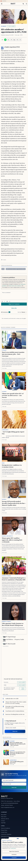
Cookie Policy (4, 832)
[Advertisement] (14, 661)
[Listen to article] (2, 40)
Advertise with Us (5, 818)
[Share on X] (8, 40)
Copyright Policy (4, 838)
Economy (3, 26)
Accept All (14, 857)
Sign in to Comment (14, 304)
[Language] (23, 3)
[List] (9, 301)
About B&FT (3, 814)
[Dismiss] (25, 719)
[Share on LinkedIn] (14, 40)
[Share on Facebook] (11, 40)
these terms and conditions (15, 285)
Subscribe (14, 308)
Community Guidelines (6, 834)
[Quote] (7, 301)
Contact (3, 820)
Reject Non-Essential (14, 851)
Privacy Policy (4, 830)
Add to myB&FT (12, 26)
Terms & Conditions (5, 828)
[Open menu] (2, 3)
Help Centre (3, 816)
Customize (14, 854)
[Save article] (20, 40)
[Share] (17, 40)
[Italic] (5, 301)
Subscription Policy (5, 836)
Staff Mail (3, 822)
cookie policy (13, 848)
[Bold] (2, 301)
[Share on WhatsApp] (5, 40)
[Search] (25, 3)
